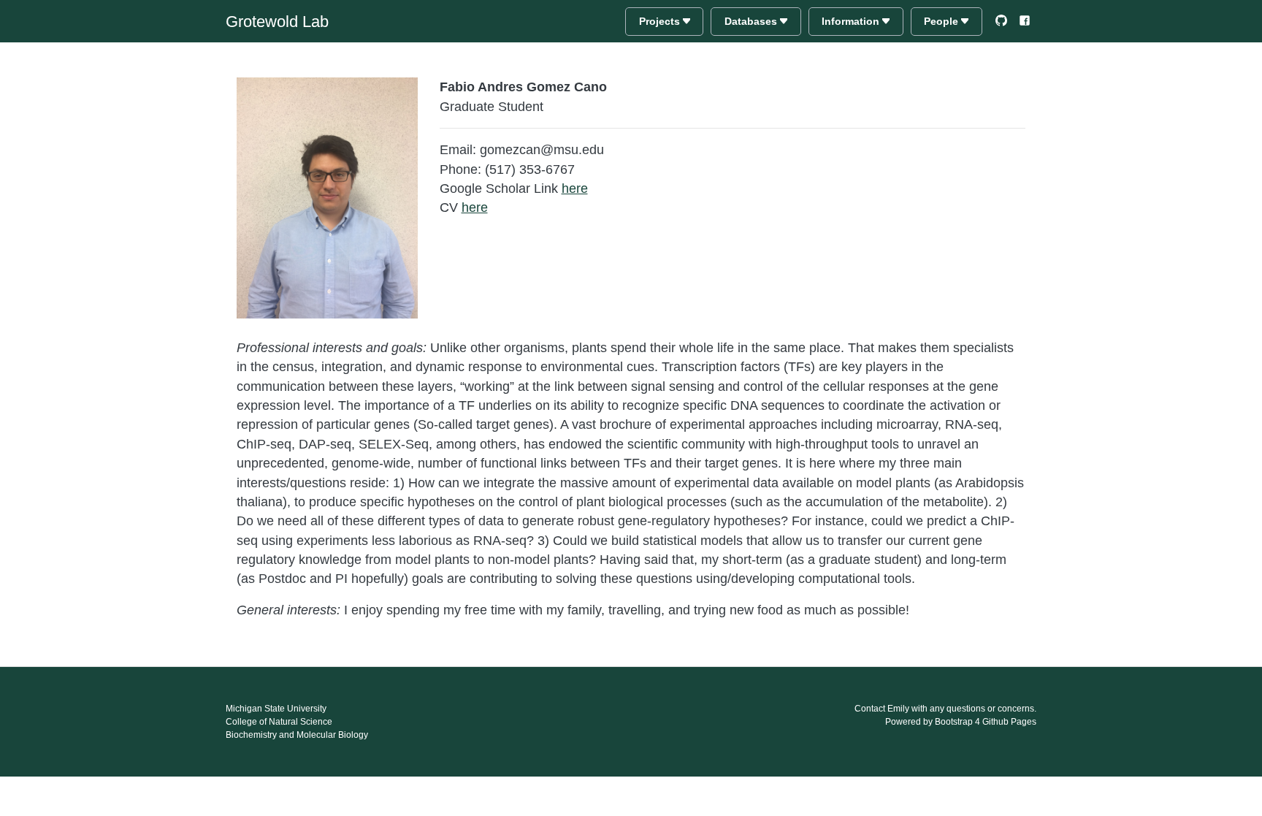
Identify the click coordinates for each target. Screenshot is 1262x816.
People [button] (942, 21)
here (575, 188)
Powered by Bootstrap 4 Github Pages (960, 722)
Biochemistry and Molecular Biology (297, 735)
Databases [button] (752, 21)
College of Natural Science (279, 722)
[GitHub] (1001, 20)
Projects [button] (661, 21)
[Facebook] (1024, 20)
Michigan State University (276, 708)
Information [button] (852, 21)
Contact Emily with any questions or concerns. (945, 708)
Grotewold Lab (277, 21)
